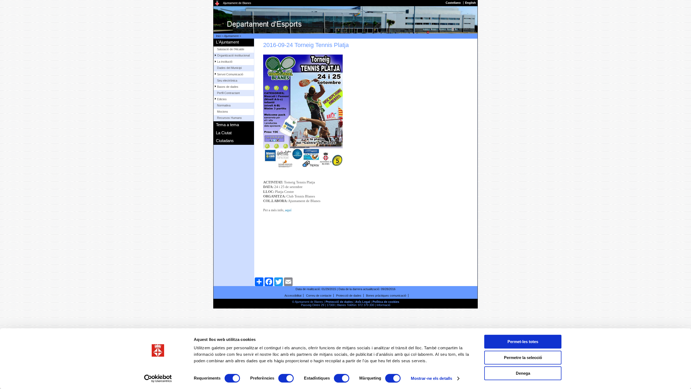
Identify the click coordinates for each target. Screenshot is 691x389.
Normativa (224, 105)
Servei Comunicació (230, 74)
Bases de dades (227, 86)
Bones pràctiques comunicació (386, 295)
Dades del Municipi (229, 67)
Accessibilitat (293, 295)
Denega (523, 373)
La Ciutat (224, 132)
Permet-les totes (522, 341)
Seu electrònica (227, 80)
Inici (218, 36)
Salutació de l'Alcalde (230, 49)
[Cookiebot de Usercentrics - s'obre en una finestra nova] (158, 378)
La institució (224, 61)
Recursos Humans (229, 117)
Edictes (222, 99)
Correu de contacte (318, 295)
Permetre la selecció (523, 357)
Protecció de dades (348, 295)
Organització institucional (233, 55)
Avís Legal (362, 301)
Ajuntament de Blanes (237, 3)
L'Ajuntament (227, 42)
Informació (383, 305)
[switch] (286, 378)
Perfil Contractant (228, 93)
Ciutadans (225, 140)
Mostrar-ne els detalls (431, 378)
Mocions (222, 111)
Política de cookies (385, 301)
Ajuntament (231, 36)
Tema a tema (227, 124)
